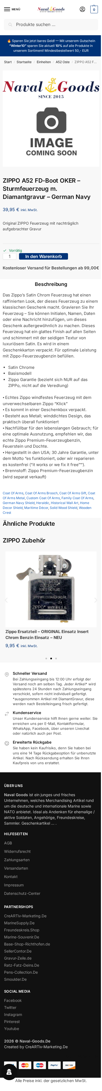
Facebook (13, 1000)
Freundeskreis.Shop (21, 930)
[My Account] (82, 9)
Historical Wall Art (64, 503)
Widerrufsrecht (17, 851)
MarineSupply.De (19, 923)
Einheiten (44, 62)
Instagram (13, 1014)
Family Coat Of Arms (77, 498)
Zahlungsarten (17, 859)
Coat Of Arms (13, 493)
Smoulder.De (15, 979)
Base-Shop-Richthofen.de (27, 944)
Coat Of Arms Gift (72, 493)
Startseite (24, 62)
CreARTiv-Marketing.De (25, 916)
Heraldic (42, 503)
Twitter (10, 1007)
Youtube (11, 1028)
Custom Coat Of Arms (43, 498)
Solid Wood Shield (63, 508)
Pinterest (12, 1021)
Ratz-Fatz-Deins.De (21, 965)
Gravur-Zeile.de (18, 958)
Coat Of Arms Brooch (41, 493)
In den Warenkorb (43, 256)
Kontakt (11, 876)
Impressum (14, 885)
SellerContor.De (18, 951)
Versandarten (16, 868)
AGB (8, 843)
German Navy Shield (19, 503)
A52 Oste (63, 62)
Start (8, 62)
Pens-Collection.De (21, 972)
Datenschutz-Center (22, 893)
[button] (93, 9)
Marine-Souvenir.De (21, 937)
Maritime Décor (36, 508)
